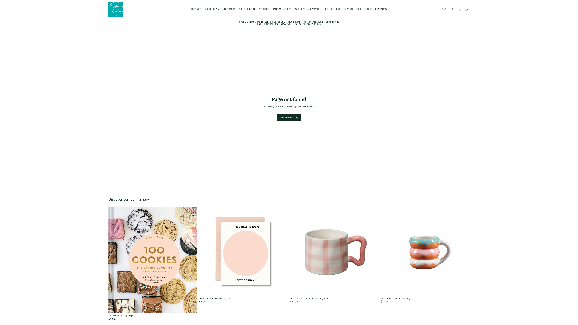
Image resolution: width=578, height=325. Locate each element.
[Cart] (466, 9)
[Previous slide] (385, 251)
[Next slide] (465, 251)
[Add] (192, 308)
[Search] (453, 9)
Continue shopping (289, 117)
